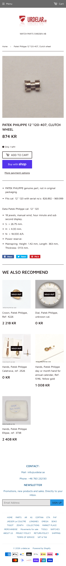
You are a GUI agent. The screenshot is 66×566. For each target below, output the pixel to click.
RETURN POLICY (41, 533)
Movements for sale (29, 529)
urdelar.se (25, 548)
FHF (55, 517)
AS (31, 517)
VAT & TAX (42, 537)
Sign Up (57, 502)
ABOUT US (8, 533)
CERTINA (39, 517)
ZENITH (20, 525)
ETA (48, 517)
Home (5, 46)
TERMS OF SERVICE (26, 537)
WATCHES (55, 529)
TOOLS (44, 529)
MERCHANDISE (10, 529)
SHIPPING (56, 533)
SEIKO (54, 521)
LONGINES (34, 521)
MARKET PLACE (49, 525)
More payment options (17, 172)
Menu (9, 3)
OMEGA (45, 521)
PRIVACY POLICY (23, 533)
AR (26, 517)
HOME (10, 517)
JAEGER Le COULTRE (16, 521)
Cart (61, 3)
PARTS (18, 517)
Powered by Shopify (41, 548)
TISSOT (10, 525)
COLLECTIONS (33, 525)
